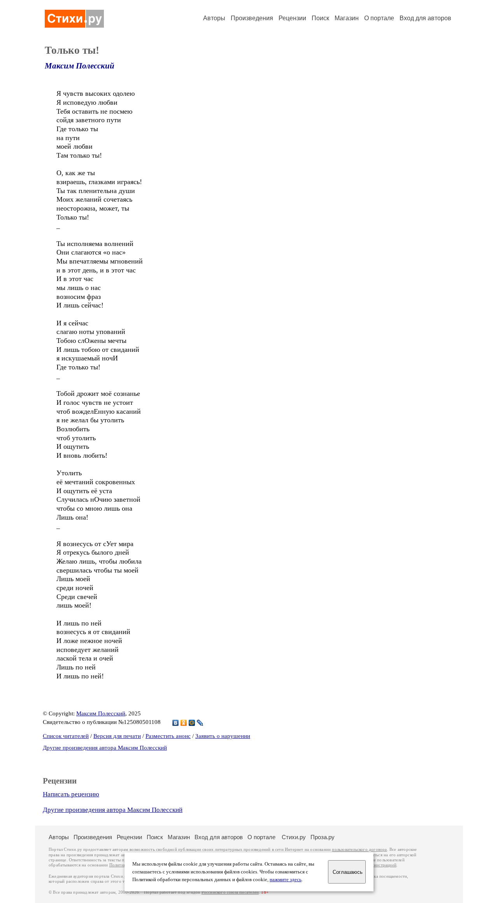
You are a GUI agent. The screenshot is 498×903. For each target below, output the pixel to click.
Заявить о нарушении (222, 736)
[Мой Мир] (192, 723)
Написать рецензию (71, 794)
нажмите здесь (286, 879)
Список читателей (66, 736)
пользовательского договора (359, 849)
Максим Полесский (79, 65)
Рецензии (292, 18)
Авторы (214, 18)
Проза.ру (322, 837)
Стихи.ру (294, 837)
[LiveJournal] (200, 723)
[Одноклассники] (184, 723)
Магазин (347, 18)
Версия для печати (117, 736)
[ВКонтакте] (176, 723)
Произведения (252, 18)
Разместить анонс (168, 736)
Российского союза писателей (230, 892)
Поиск (320, 18)
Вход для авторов (425, 18)
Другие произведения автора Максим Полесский (105, 748)
